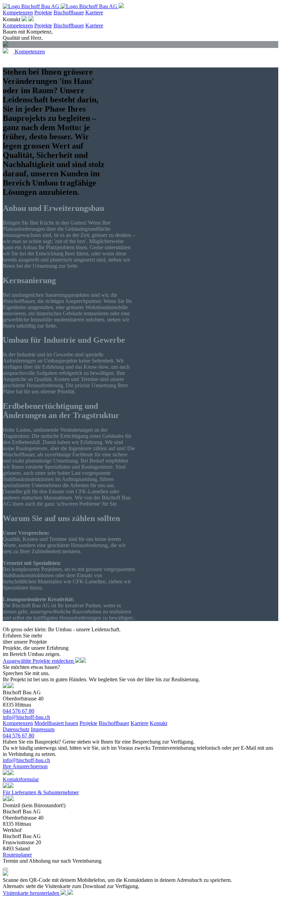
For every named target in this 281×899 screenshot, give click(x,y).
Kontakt (12, 19)
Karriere (94, 12)
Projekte (43, 12)
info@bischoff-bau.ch (26, 717)
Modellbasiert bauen (56, 723)
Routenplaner (17, 855)
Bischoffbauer (68, 12)
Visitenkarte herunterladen (32, 893)
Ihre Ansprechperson (25, 766)
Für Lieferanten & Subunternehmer (41, 792)
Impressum (42, 729)
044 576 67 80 (18, 711)
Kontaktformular (21, 779)
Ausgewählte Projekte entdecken (39, 661)
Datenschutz (16, 729)
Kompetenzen (18, 12)
